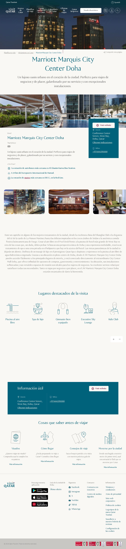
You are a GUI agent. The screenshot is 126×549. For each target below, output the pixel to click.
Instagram (76, 491)
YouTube (75, 500)
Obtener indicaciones (102, 142)
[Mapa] (105, 10)
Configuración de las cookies (112, 529)
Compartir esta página (114, 52)
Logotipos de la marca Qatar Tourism (112, 512)
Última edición (55, 489)
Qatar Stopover (74, 10)
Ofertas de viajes (64, 10)
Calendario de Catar (53, 10)
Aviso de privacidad (113, 494)
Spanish (116, 2)
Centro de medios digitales (94, 495)
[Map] (63, 373)
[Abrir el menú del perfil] (111, 10)
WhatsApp (76, 509)
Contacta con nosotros (92, 488)
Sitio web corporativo (110, 499)
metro (27, 177)
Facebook (75, 487)
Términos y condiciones (110, 488)
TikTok (74, 504)
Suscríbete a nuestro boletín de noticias (113, 522)
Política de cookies (113, 505)
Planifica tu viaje (30, 10)
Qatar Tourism (11, 2)
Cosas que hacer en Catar (41, 10)
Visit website (105, 125)
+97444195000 (100, 151)
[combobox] (117, 10)
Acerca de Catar (21, 10)
